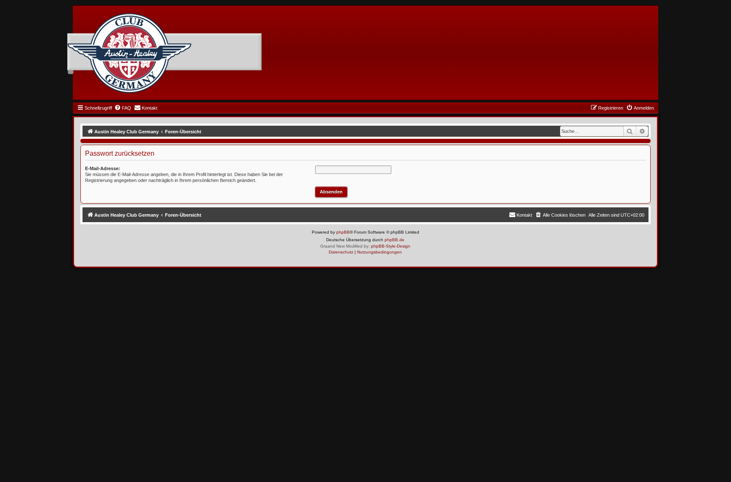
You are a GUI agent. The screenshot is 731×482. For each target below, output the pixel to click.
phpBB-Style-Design (390, 246)
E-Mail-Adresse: (102, 168)
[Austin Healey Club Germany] (129, 53)
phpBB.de (394, 239)
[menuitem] (122, 108)
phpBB (343, 232)
